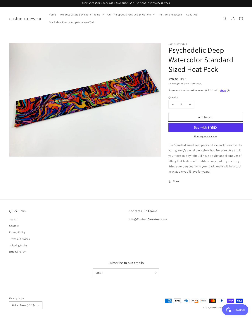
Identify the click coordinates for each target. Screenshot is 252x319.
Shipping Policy (18, 245)
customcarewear (217, 307)
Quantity (173, 97)
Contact (14, 225)
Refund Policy (17, 251)
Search (13, 219)
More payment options (205, 136)
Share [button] (176, 181)
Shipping (173, 83)
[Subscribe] (155, 273)
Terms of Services (19, 239)
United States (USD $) (23, 305)
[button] (81, 14)
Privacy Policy (17, 232)
